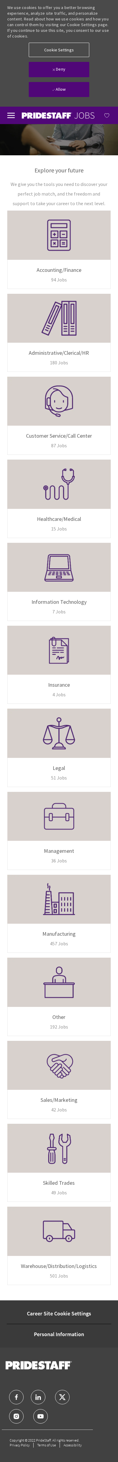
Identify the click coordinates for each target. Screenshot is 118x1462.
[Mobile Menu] (11, 115)
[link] (58, 115)
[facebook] (16, 1397)
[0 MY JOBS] (102, 115)
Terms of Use (46, 1445)
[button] (59, 50)
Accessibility (73, 1445)
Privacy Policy (20, 1445)
